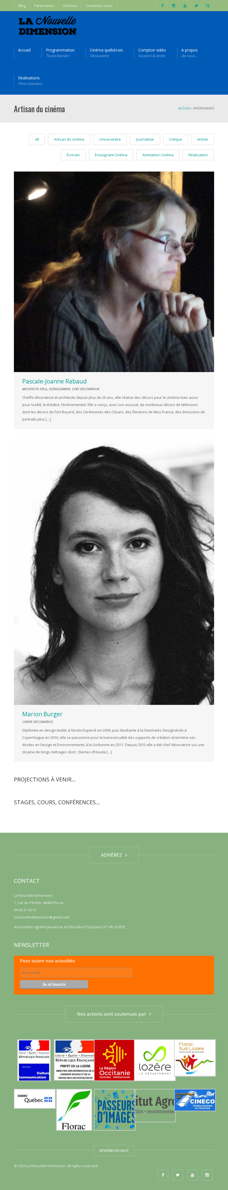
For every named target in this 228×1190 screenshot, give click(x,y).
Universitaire (110, 139)
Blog (22, 5)
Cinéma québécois (106, 52)
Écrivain (73, 154)
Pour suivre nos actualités (47, 961)
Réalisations (30, 80)
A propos (189, 52)
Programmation (60, 52)
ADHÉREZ (112, 855)
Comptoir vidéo (152, 52)
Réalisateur (198, 154)
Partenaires (44, 5)
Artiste (202, 139)
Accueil (24, 50)
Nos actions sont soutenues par (112, 1014)
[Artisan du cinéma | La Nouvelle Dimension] (47, 25)
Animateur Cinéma (158, 154)
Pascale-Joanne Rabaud (54, 381)
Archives (70, 5)
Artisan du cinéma (69, 139)
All (37, 139)
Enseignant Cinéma (111, 154)
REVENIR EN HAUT (114, 1150)
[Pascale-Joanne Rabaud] (114, 272)
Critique (175, 139)
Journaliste (145, 139)
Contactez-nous (99, 5)
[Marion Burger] (114, 571)
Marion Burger (42, 714)
